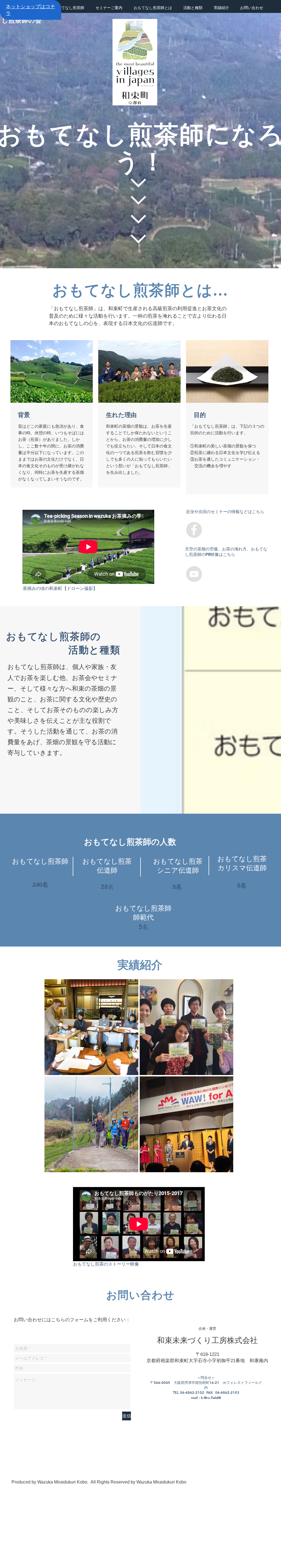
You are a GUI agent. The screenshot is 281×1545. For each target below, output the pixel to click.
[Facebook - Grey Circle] (194, 530)
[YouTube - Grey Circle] (194, 574)
